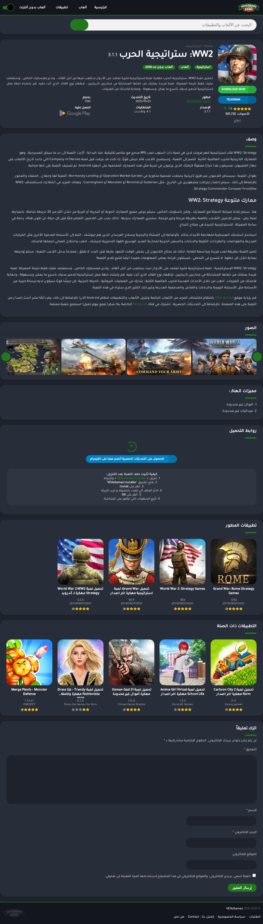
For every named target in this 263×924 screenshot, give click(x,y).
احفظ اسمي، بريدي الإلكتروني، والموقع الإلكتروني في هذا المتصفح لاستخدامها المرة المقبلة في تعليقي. (177, 876)
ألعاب (83, 7)
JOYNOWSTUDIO (198, 101)
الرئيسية (101, 7)
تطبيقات (62, 7)
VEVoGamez (234, 909)
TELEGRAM (233, 99)
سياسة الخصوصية (231, 917)
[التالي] (6, 357)
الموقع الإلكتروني (244, 854)
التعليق (250, 750)
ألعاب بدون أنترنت (32, 7)
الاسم (252, 810)
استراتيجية (193, 46)
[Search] (79, 25)
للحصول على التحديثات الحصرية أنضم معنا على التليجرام (127, 459)
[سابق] (257, 357)
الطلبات (254, 917)
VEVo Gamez (224, 298)
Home (208, 46)
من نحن (179, 917)
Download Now (233, 89)
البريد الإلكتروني (245, 832)
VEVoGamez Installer (131, 478)
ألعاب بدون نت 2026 (159, 67)
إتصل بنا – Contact (201, 917)
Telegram (140, 304)
